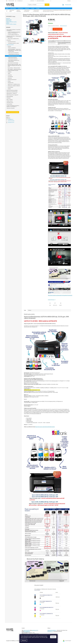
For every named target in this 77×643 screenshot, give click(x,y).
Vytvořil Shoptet (68, 640)
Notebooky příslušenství (12, 79)
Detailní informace (51, 299)
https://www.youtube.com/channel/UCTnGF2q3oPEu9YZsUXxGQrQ (60, 295)
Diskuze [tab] (29, 310)
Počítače (9, 88)
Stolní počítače (8, 20)
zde (46, 637)
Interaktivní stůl (10, 82)
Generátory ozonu (10, 102)
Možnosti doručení (63, 25)
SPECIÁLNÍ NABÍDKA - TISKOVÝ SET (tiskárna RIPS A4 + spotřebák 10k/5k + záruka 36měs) (14, 50)
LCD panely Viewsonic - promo (13, 43)
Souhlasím (53, 636)
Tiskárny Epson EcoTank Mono (13, 54)
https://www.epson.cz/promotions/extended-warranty (45, 426)
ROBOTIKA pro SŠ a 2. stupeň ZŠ (12, 94)
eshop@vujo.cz (10, 119)
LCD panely (9, 40)
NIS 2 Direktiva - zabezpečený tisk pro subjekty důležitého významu (14, 70)
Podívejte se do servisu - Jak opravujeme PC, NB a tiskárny (14, 37)
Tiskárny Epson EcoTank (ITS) (13, 52)
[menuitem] (7, 8)
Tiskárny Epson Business (12, 57)
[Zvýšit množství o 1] (52, 28)
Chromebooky (10, 76)
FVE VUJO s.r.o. (50, 631)
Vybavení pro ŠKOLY (10, 44)
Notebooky (8, 18)
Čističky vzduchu (10, 101)
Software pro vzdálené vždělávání (14, 85)
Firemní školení (10, 87)
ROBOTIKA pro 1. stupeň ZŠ (11, 93)
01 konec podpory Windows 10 (13, 34)
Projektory (9, 71)
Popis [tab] (25, 310)
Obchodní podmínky (40, 0)
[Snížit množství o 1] (52, 29)
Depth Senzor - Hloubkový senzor (14, 84)
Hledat (47, 4)
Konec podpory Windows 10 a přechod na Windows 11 (13, 30)
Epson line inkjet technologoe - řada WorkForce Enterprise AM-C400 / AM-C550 (14, 65)
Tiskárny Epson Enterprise (12, 58)
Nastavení (24, 640)
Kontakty (32, 0)
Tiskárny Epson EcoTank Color (13, 55)
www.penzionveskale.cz (51, 630)
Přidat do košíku (58, 29)
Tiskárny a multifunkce (12, 47)
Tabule (9, 73)
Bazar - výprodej (9, 99)
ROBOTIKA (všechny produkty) (12, 90)
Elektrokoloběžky (10, 96)
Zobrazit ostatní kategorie (12, 112)
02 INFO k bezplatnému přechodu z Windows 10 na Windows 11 (14, 33)
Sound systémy (9, 104)
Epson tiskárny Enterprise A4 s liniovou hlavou (13, 61)
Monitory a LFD (8, 19)
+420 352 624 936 (11, 120)
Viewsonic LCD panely (10, 108)
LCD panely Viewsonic (12, 41)
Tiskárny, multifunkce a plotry (11, 21)
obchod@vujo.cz (27, 631)
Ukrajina (9, 81)
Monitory (9, 46)
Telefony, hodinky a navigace (11, 24)
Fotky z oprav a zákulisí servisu (13, 38)
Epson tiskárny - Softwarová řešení (14, 67)
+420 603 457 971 (11, 122)
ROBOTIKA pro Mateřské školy (12, 91)
